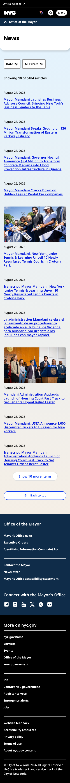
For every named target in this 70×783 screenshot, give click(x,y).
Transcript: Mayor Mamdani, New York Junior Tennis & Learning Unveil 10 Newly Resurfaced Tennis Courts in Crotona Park (34, 292)
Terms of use (13, 744)
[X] (32, 604)
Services (9, 644)
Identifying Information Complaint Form (32, 549)
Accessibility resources (20, 730)
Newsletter (12, 572)
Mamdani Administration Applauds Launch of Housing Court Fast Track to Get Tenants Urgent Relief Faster (34, 398)
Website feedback (16, 723)
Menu (61, 12)
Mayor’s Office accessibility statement (31, 579)
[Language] (41, 12)
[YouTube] (24, 604)
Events (8, 651)
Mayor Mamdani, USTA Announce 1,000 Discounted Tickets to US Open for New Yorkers (35, 427)
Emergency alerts (16, 700)
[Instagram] (15, 604)
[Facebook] (6, 604)
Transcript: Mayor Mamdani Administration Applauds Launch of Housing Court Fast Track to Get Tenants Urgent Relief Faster (32, 458)
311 (6, 680)
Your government (16, 664)
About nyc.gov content (20, 750)
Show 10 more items (35, 476)
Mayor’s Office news (18, 536)
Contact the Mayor (17, 565)
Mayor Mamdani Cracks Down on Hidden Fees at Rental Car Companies (33, 192)
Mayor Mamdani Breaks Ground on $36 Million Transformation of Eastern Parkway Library (35, 132)
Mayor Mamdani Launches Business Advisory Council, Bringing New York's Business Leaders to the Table (34, 103)
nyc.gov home (14, 637)
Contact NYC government (22, 687)
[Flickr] (49, 604)
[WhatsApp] (41, 604)
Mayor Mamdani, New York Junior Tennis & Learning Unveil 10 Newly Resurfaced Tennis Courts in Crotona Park (32, 259)
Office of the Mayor (23, 22)
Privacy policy (13, 737)
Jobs (7, 707)
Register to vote (15, 694)
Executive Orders (16, 542)
